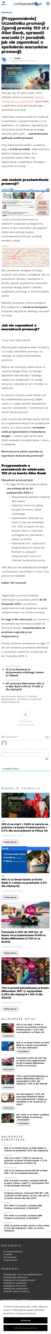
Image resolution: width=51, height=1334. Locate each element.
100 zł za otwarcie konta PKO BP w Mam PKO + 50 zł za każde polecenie (26, 1171)
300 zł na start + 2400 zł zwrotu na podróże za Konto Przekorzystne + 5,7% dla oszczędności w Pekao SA (24, 827)
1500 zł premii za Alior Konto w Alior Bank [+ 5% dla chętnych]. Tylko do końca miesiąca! (26, 1228)
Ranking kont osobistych (15, 1283)
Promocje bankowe (12, 1251)
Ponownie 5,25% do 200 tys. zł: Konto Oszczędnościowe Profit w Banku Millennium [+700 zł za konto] (23, 936)
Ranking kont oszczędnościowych (19, 1280)
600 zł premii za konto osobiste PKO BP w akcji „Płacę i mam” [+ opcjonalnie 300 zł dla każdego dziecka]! (26, 1183)
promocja (31, 788)
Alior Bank (9, 696)
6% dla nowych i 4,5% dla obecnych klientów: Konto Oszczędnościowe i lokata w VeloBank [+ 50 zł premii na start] (31, 1099)
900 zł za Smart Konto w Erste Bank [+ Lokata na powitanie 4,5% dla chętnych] (24, 883)
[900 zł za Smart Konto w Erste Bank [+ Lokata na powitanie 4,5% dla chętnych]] (25, 859)
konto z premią (27, 696)
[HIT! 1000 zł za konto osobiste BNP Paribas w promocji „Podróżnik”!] (7, 1118)
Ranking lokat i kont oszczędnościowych (22, 1274)
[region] (25, 1317)
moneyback (9, 699)
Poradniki (7, 1254)
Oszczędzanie (10, 1257)
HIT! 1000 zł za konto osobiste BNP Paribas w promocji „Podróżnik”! (32, 1117)
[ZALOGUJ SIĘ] (48, 3)
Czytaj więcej (10, 842)
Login (46, 737)
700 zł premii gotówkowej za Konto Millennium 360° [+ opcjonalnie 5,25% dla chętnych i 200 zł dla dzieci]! (25, 992)
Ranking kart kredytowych (15, 1288)
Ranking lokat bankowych (15, 1277)
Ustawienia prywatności (25, 1328)
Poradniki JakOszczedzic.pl (16, 1291)
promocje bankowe (30, 699)
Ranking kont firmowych (14, 1286)
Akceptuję (25, 1320)
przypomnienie (11, 702)
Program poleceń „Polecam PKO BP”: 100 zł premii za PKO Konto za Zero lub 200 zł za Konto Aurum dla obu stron (26, 1195)
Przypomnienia (10, 1260)
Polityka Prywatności (26, 1313)
